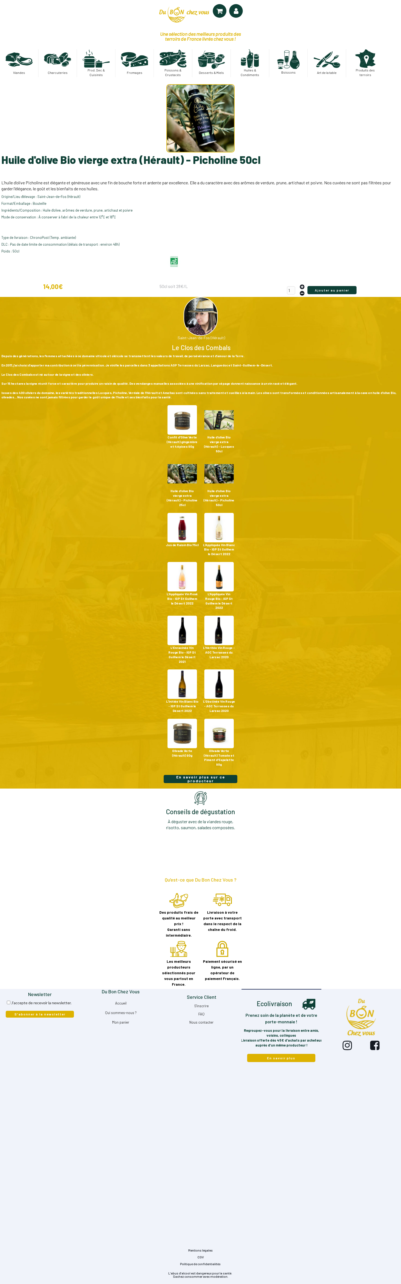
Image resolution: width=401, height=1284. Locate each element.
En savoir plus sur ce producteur (200, 779)
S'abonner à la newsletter (39, 1014)
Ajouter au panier (332, 290)
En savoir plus (281, 1058)
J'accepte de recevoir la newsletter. (41, 1002)
